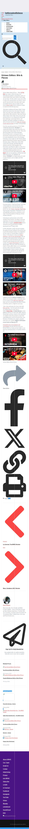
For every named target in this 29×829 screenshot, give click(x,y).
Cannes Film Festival (14, 242)
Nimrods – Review (7, 732)
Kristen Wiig (9, 311)
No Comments (4, 85)
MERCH (8, 30)
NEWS (8, 23)
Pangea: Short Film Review (8, 741)
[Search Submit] (14, 37)
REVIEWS (8, 24)
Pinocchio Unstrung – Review (9, 703)
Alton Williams (6, 84)
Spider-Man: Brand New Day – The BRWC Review (13, 715)
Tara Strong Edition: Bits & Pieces (11, 670)
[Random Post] (2, 34)
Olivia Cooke (9, 105)
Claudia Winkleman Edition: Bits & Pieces (13, 678)
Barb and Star (6, 308)
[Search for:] (9, 38)
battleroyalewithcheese (14, 13)
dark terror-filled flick (18, 300)
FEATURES (9, 28)
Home (2, 71)
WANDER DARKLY (18, 222)
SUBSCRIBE (9, 31)
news (9, 498)
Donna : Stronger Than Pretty (18, 209)
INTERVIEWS (9, 26)
